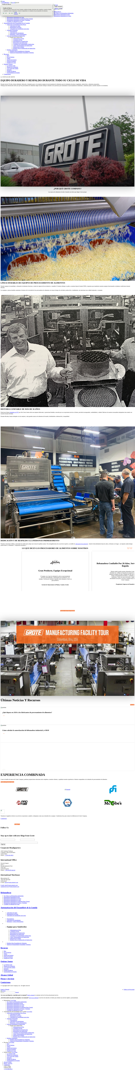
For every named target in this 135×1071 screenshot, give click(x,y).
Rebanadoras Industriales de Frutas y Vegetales (18, 20)
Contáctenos (7, 74)
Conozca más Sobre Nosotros (67, 610)
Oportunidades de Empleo (13, 72)
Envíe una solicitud (33, 997)
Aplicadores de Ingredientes (17, 33)
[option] (56, 570)
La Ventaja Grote (11, 65)
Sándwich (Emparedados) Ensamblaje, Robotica (22, 52)
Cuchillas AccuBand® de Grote (15, 21)
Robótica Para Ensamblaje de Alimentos (20, 51)
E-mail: (3, 885)
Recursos (6, 54)
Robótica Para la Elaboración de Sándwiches (24, 48)
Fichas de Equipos (11, 61)
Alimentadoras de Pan (18, 38)
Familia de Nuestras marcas (7, 782)
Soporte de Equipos (12, 60)
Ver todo (132, 704)
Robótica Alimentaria (12, 49)
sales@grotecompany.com (11, 885)
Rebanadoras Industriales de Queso (62, 16)
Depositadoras (13, 31)
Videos (8, 58)
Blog (8, 55)
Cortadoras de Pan (17, 40)
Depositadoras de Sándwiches (20, 41)
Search (17, 992)
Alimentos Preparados (12, 30)
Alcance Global (7, 975)
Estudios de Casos (11, 62)
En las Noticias (10, 57)
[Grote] (3, 1)
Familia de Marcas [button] (6, 4)
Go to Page (13, 1000)
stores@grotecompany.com (11, 882)
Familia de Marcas (11, 71)
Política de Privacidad (129, 989)
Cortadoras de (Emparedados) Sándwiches (23, 44)
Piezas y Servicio (7, 979)
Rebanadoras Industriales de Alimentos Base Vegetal (20, 18)
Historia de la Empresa (12, 67)
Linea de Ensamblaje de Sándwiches (16, 35)
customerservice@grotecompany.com (10, 886)
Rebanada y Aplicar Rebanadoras (18, 34)
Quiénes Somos (8, 64)
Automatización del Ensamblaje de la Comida (17, 23)
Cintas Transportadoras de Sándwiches (22, 45)
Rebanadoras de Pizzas (15, 27)
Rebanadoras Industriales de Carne (15, 17)
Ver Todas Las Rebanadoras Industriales (64, 13)
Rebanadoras (57, 11)
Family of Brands (5, 989)
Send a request (30, 995)
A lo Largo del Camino (12, 68)
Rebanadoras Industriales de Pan (62, 14)
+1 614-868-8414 (5, 2)
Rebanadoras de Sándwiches (20, 42)
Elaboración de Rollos (18, 47)
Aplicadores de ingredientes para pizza (19, 28)
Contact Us (17, 824)
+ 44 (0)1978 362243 (10, 870)
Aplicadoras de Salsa (15, 26)
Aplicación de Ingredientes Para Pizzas (16, 24)
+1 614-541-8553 (9, 855)
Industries (9, 70)
